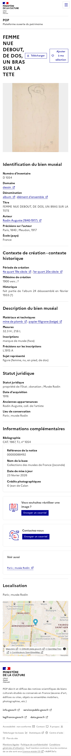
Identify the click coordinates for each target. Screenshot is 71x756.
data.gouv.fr (38, 717)
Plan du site (12, 738)
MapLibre (10, 648)
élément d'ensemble (30, 197)
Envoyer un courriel (35, 513)
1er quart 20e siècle (46, 272)
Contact (40, 726)
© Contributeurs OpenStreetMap (25, 652)
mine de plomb (13, 321)
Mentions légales (11, 744)
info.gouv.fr (10, 710)
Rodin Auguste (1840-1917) (20, 220)
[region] (35, 628)
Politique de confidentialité (34, 744)
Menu (66, 4)
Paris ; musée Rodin (18, 568)
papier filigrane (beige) (43, 321)
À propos (54, 726)
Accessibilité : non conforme (17, 726)
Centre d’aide (56, 732)
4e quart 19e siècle (15, 272)
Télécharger (38, 55)
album (7, 197)
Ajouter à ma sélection (60, 56)
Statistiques (35, 732)
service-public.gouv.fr (36, 710)
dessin (7, 187)
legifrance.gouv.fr (13, 717)
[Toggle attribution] (64, 649)
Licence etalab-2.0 (31, 751)
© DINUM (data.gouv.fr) (31, 648)
